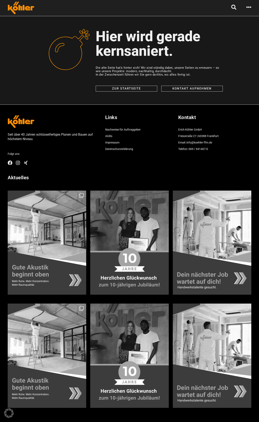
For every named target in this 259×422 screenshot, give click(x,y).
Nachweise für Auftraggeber (123, 129)
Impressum (112, 142)
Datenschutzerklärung (119, 149)
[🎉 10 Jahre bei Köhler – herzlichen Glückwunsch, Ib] (129, 243)
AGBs (108, 136)
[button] (9, 413)
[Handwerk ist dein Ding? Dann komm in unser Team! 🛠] (212, 243)
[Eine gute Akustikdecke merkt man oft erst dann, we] (47, 243)
